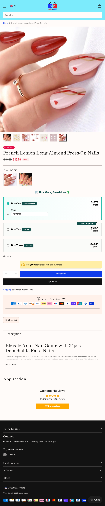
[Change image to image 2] (16, 137)
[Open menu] (5, 6)
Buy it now (52, 282)
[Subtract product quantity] (5, 274)
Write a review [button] (52, 406)
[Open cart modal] (99, 6)
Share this (12, 320)
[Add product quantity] (15, 274)
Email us (11, 454)
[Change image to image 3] (26, 137)
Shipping (7, 289)
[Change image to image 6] (53, 137)
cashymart (23, 493)
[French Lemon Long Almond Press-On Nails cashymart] (52, 79)
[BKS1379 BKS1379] (25, 179)
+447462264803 (15, 449)
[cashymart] (52, 6)
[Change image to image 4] (35, 137)
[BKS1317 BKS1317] (10, 179)
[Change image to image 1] (7, 137)
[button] (14, 6)
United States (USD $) (16, 488)
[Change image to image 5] (44, 137)
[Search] (99, 15)
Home (5, 23)
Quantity (7, 256)
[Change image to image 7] (63, 137)
